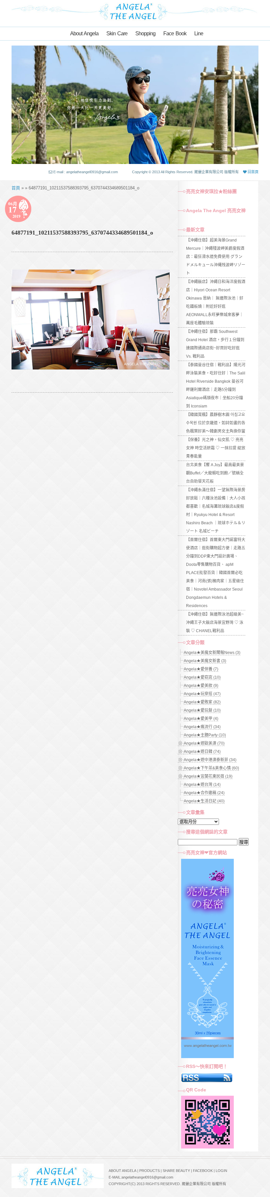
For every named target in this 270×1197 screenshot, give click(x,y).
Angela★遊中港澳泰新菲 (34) (210, 760)
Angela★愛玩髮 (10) (202, 710)
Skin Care (116, 33)
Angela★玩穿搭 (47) (202, 694)
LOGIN (221, 1171)
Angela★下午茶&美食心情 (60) (211, 768)
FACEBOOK (203, 1171)
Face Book (174, 33)
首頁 (16, 187)
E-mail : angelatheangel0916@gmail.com (85, 172)
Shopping (145, 33)
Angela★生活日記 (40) (204, 801)
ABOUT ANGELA (122, 1171)
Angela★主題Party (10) (205, 735)
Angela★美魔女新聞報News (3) (212, 652)
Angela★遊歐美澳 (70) (204, 743)
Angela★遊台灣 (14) (202, 784)
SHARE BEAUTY (176, 1171)
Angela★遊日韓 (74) (202, 751)
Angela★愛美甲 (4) (201, 718)
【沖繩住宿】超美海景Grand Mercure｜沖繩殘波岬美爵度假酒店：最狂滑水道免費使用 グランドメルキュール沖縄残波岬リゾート (215, 256)
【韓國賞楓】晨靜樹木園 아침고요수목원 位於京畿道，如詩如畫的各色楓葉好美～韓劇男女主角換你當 (215, 423)
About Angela (84, 33)
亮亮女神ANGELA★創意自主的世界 (135, 11)
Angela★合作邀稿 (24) (204, 793)
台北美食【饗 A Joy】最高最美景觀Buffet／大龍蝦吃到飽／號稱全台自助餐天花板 (215, 473)
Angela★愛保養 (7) (201, 669)
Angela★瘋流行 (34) (202, 727)
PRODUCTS (149, 1171)
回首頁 (252, 172)
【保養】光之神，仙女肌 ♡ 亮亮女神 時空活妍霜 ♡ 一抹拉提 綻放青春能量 (215, 448)
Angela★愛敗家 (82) (202, 702)
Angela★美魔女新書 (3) (205, 661)
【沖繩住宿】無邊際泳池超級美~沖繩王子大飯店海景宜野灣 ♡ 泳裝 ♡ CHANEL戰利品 (215, 622)
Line (198, 33)
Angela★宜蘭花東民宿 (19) (208, 776)
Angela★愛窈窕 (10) (202, 677)
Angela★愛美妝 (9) (201, 685)
